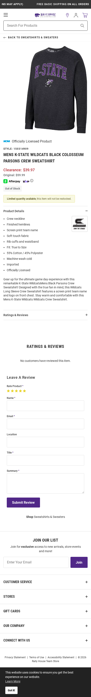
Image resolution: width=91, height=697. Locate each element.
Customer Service (17, 582)
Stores (9, 597)
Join (79, 562)
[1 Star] (9, 391)
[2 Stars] (13, 391)
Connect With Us (16, 640)
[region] (45, 260)
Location (12, 434)
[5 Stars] (25, 391)
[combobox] (35, 25)
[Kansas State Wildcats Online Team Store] (45, 15)
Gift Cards (11, 611)
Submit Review (23, 503)
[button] (67, 15)
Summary (12, 471)
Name (10, 398)
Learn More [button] (12, 681)
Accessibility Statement (61, 657)
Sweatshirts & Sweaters (45, 517)
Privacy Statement (15, 657)
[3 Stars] (17, 391)
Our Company (14, 626)
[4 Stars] (21, 391)
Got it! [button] (11, 690)
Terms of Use (36, 657)
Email (10, 416)
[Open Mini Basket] (85, 15)
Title (9, 452)
